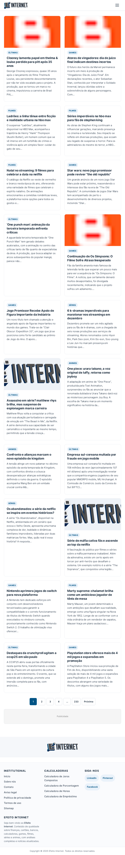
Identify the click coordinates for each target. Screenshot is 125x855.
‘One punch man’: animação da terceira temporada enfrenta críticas (28, 228)
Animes (73, 363)
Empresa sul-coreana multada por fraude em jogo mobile (91, 456)
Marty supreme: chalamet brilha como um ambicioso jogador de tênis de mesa (90, 594)
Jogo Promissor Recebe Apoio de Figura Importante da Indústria (30, 312)
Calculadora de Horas (57, 791)
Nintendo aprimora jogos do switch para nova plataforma (32, 592)
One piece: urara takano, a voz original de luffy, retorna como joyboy (88, 372)
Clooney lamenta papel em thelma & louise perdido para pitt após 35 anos (32, 61)
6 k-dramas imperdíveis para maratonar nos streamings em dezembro (88, 314)
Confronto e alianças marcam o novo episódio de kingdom (29, 456)
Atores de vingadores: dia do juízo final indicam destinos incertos (91, 60)
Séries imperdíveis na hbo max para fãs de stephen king (89, 118)
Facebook (92, 786)
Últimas (13, 52)
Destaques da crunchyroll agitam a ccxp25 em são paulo (31, 655)
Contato (9, 786)
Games (72, 52)
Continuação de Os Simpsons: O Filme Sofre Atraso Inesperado (90, 258)
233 (76, 701)
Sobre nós (10, 781)
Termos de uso (12, 802)
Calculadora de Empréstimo (60, 796)
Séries (72, 305)
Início (7, 776)
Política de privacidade (17, 797)
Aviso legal (10, 792)
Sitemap (9, 808)
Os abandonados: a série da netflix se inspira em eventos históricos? (31, 510)
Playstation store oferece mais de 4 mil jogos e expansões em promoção (92, 656)
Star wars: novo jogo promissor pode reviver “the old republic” (89, 172)
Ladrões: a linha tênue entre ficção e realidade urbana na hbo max (31, 118)
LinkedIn (92, 778)
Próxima (88, 701)
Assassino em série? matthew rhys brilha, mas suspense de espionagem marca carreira (31, 404)
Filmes (12, 110)
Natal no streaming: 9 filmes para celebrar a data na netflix (30, 172)
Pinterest (108, 778)
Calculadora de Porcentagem (61, 785)
